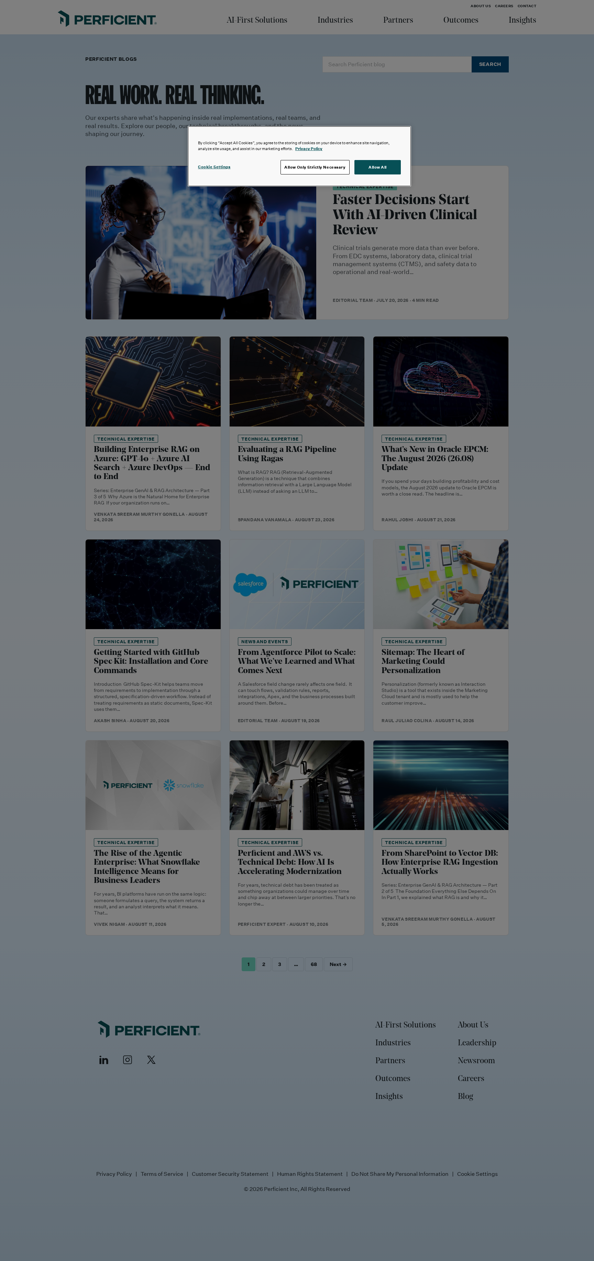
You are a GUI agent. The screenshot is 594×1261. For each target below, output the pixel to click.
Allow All (377, 167)
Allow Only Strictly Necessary (315, 167)
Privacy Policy (308, 148)
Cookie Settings (214, 166)
